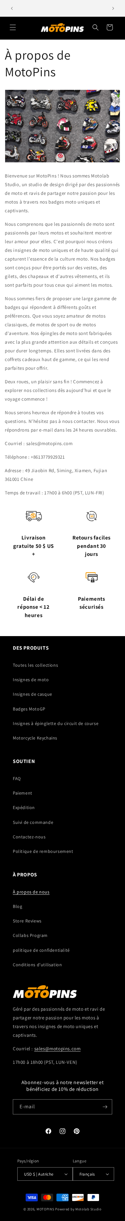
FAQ (17, 778)
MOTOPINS (45, 1209)
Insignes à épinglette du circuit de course (55, 723)
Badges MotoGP (29, 709)
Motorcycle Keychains (35, 738)
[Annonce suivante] (113, 8)
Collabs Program (30, 935)
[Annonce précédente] (12, 8)
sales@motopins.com (57, 1048)
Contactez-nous (29, 837)
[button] (13, 27)
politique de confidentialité (41, 950)
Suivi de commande (33, 822)
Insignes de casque (32, 694)
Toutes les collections (35, 665)
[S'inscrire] (105, 1106)
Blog (17, 906)
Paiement (22, 793)
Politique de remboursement (43, 851)
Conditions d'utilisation (37, 965)
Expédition (24, 807)
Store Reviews (27, 921)
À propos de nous (31, 892)
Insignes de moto (31, 679)
